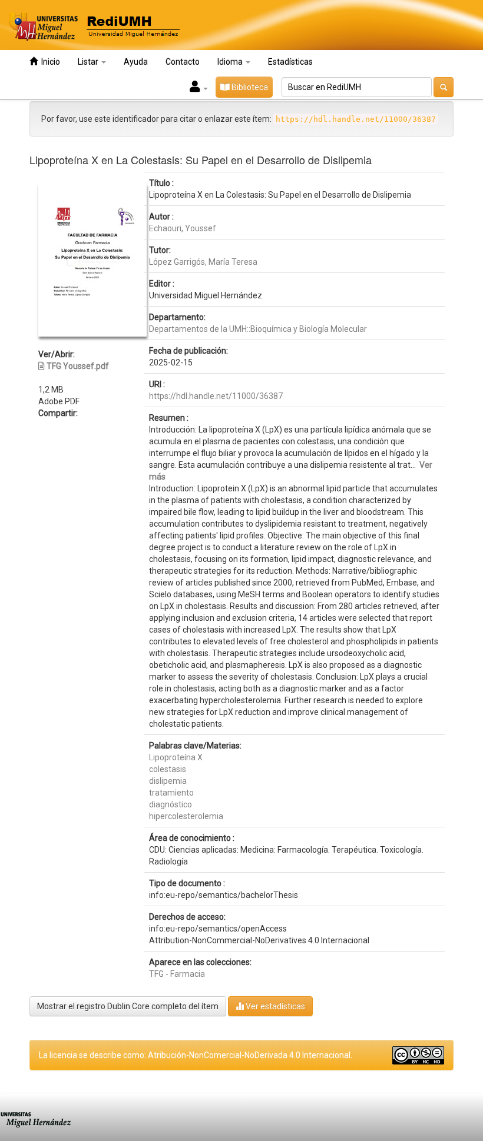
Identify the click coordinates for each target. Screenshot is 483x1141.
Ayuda (136, 61)
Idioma (230, 61)
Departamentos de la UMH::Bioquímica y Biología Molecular (258, 329)
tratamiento (171, 792)
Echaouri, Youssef (182, 228)
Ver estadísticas (274, 1006)
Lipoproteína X (176, 757)
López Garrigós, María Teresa (203, 262)
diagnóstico (170, 804)
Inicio (49, 61)
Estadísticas (290, 61)
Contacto (183, 61)
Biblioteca (249, 87)
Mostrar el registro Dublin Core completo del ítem (128, 1006)
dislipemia (168, 781)
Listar (89, 61)
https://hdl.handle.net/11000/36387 (216, 396)
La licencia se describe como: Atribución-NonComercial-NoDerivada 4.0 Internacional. (195, 1055)
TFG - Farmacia (177, 974)
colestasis (167, 769)
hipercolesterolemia (186, 816)
